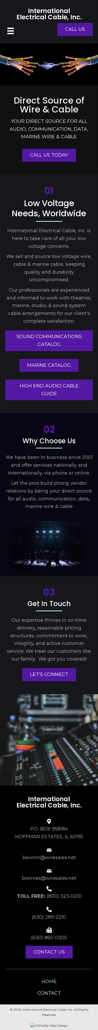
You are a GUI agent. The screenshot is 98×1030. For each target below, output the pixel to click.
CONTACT (49, 993)
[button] (75, 29)
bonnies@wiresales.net (49, 878)
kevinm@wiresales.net (49, 857)
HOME (49, 981)
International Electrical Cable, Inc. (49, 14)
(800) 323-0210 (64, 896)
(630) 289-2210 (49, 917)
